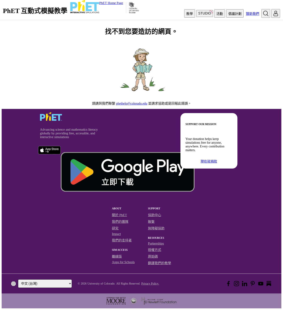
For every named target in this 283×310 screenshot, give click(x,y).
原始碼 (153, 256)
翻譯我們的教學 (159, 263)
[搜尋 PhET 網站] (265, 13)
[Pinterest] (252, 283)
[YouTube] (261, 283)
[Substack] (269, 283)
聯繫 (151, 221)
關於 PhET (119, 215)
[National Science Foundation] (133, 301)
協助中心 (154, 215)
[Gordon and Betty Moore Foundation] (116, 301)
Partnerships (156, 243)
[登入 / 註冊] (275, 13)
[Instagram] (236, 283)
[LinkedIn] (244, 283)
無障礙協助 (156, 228)
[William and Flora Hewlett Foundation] (159, 301)
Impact (116, 234)
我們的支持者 (122, 240)
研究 (115, 228)
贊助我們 (252, 14)
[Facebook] (228, 283)
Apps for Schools (123, 262)
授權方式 (154, 250)
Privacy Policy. (150, 283)
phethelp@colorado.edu (131, 103)
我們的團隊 (120, 221)
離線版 (117, 256)
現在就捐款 (209, 161)
